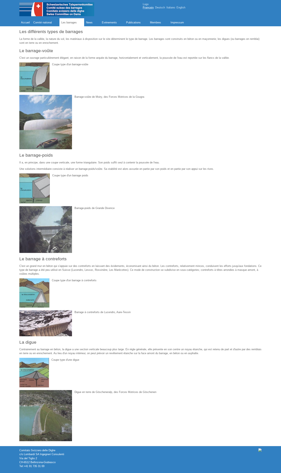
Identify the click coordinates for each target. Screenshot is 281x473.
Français (148, 7)
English (180, 7)
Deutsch (160, 7)
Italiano (170, 7)
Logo (146, 4)
